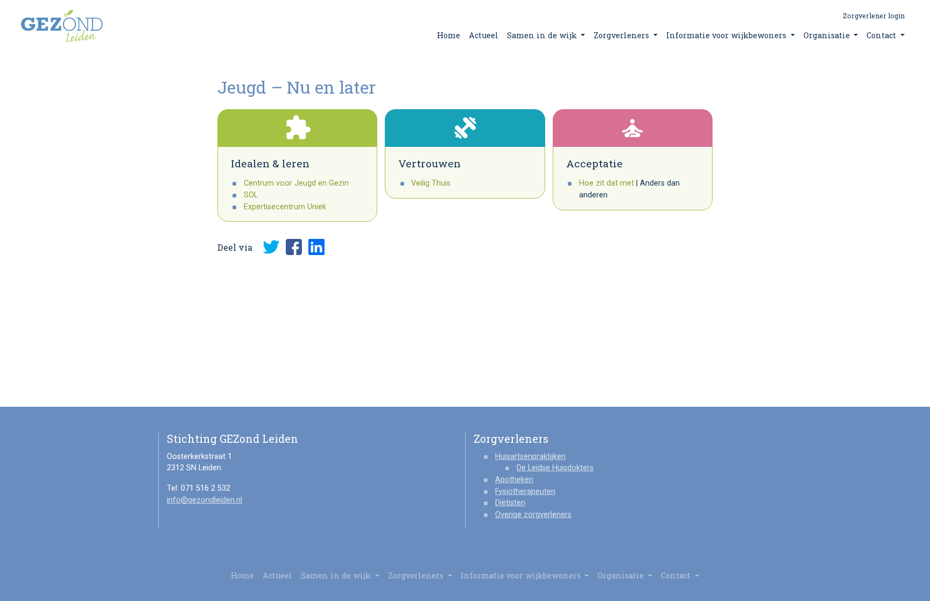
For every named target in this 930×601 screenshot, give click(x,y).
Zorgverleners (622, 35)
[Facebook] (294, 247)
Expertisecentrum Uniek (285, 206)
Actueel (483, 35)
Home (448, 35)
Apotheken (514, 479)
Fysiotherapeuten (525, 491)
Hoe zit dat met (606, 183)
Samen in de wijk (543, 35)
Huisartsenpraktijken (530, 456)
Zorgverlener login (874, 15)
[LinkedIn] (316, 247)
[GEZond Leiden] (62, 26)
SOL (251, 195)
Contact (882, 35)
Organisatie (828, 35)
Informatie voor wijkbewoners (727, 35)
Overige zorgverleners (533, 514)
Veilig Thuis (430, 183)
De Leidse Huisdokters (555, 467)
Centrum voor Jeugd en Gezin (296, 183)
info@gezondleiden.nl (204, 500)
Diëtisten (510, 502)
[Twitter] (271, 247)
